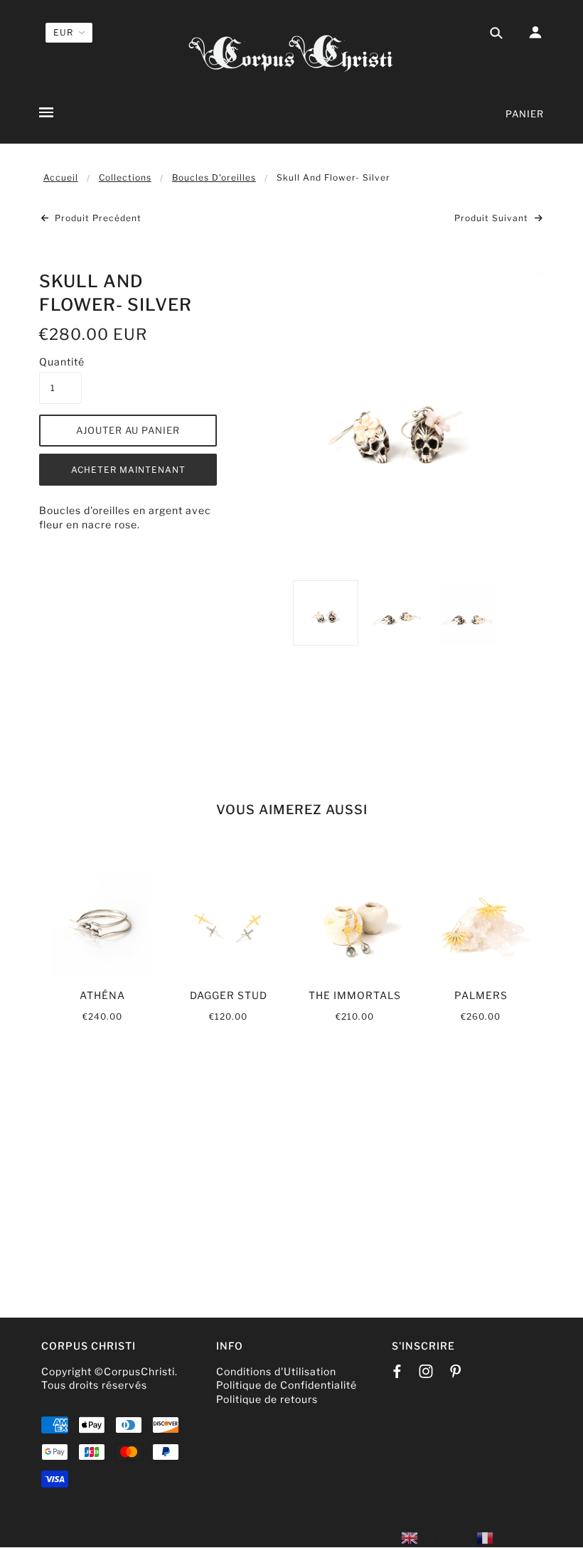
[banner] (291, 51)
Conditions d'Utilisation (276, 1371)
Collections (125, 177)
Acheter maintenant (128, 469)
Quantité (60, 362)
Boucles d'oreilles (214, 177)
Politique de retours (267, 1399)
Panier (525, 113)
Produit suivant (492, 218)
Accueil (60, 177)
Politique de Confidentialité (286, 1385)
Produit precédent (96, 218)
